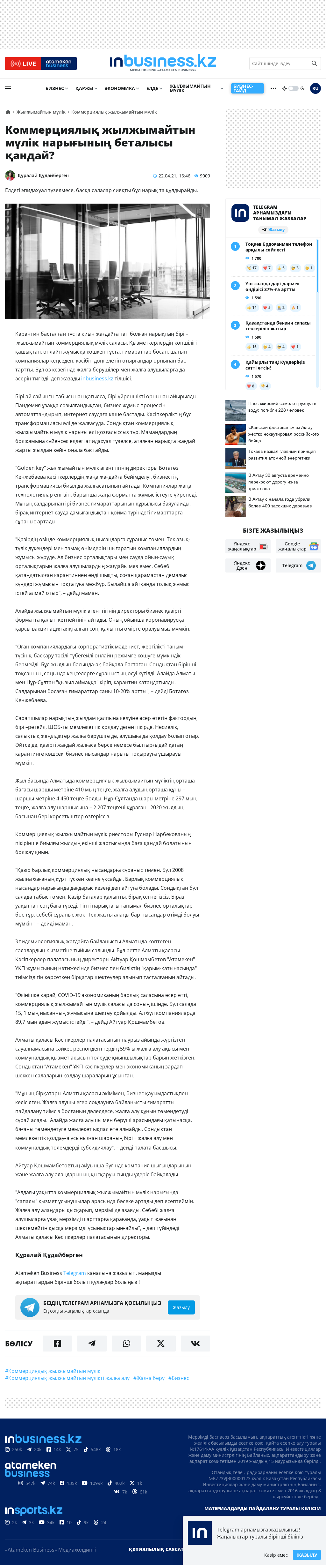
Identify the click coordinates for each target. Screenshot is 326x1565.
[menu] (8, 88)
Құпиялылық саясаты (158, 1549)
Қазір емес (276, 1555)
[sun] (284, 88)
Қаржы (84, 88)
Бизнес (55, 88)
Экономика (120, 88)
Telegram (74, 1273)
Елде (152, 88)
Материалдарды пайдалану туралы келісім (262, 1508)
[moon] (302, 88)
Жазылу (307, 1555)
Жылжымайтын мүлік (190, 88)
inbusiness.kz (98, 378)
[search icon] (314, 63)
